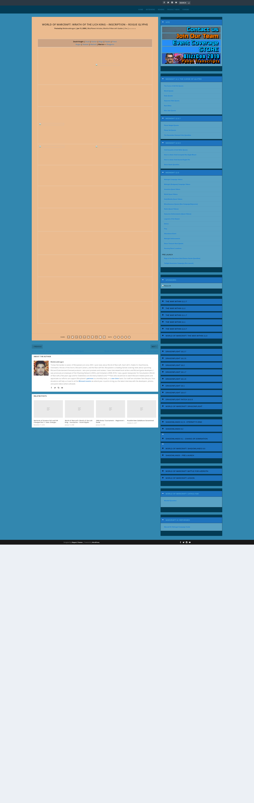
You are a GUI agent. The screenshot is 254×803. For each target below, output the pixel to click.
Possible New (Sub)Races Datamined (140, 420)
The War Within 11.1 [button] (175, 322)
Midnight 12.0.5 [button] (173, 143)
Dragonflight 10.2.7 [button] (176, 352)
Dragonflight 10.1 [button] (175, 386)
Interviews (150, 10)
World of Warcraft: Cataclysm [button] (182, 494)
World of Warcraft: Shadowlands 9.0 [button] (185, 449)
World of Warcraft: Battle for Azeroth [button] (187, 471)
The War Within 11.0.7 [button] (176, 329)
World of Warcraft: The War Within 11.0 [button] (186, 336)
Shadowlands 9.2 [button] (174, 429)
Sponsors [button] (171, 280)
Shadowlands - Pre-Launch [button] (180, 455)
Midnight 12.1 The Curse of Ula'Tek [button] (184, 79)
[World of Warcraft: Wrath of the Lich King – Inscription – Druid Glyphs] (79, 409)
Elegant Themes (77, 542)
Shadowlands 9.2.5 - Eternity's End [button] (184, 422)
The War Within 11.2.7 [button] (176, 301)
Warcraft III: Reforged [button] (178, 520)
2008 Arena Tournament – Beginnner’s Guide (110, 421)
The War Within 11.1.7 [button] (176, 315)
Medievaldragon (69, 28)
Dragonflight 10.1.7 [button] (176, 372)
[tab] (191, 22)
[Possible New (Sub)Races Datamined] (141, 409)
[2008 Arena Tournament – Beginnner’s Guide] (110, 409)
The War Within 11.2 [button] (175, 308)
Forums (186, 10)
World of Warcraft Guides (113, 28)
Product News (173, 10)
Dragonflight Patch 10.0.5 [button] (179, 400)
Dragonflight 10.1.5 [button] (176, 379)
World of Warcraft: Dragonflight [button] (184, 406)
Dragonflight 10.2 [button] (175, 365)
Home (140, 10)
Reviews (161, 10)
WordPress (95, 542)
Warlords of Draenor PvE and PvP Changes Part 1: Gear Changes (46, 421)
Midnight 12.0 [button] (172, 173)
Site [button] (168, 22)
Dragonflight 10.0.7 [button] (176, 393)
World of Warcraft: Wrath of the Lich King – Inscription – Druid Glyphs (78, 421)
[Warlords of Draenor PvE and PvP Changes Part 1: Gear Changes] (48, 409)
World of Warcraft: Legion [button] (180, 478)
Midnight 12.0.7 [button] (173, 118)
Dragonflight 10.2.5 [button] (176, 358)
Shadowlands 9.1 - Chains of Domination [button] (187, 439)
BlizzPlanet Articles (95, 28)
